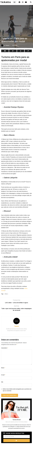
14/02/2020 (14, 45)
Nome (3, 367)
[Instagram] (22, 2)
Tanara (7, 45)
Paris (6, 293)
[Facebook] (19, 2)
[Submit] (16, 440)
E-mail (3, 375)
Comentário (4, 348)
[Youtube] (25, 2)
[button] (14, 2)
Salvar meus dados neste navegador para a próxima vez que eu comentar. (17, 389)
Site (2, 382)
